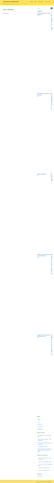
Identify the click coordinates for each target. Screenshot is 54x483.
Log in (39, 421)
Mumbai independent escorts (43, 458)
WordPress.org (40, 429)
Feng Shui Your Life (46, 467)
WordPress (49, 481)
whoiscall (40, 467)
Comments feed (40, 426)
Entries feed (40, 424)
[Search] (52, 8)
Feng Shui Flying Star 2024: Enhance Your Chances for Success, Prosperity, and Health (45, 450)
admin (40, 461)
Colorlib (43, 481)
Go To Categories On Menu (42, 446)
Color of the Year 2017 (46, 470)
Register (39, 419)
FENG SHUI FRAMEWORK (11, 2)
